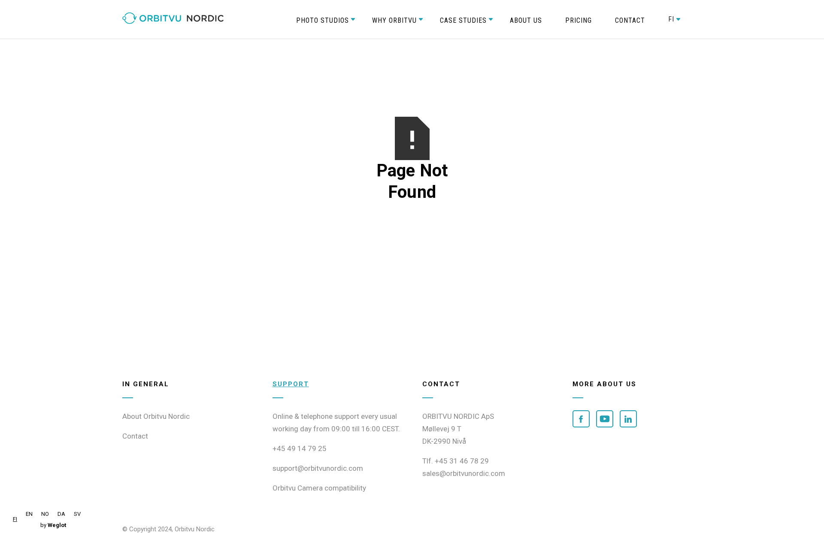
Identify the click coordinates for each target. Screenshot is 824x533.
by (53, 525)
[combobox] (15, 519)
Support (291, 384)
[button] (322, 19)
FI (15, 519)
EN (29, 514)
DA (61, 514)
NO (45, 514)
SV (77, 514)
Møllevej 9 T (441, 428)
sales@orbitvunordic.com (463, 473)
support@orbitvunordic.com (318, 468)
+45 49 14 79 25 (300, 448)
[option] (29, 514)
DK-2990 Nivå (444, 441)
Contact (135, 436)
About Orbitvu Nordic (156, 416)
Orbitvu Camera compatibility (319, 488)
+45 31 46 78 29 (462, 461)
